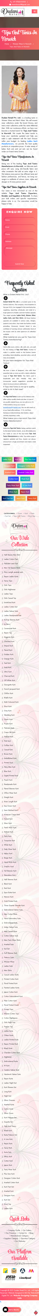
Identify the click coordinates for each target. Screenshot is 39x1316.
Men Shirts (8, 970)
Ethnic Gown (8, 1113)
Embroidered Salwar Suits (13, 910)
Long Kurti (7, 1091)
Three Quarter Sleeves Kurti (14, 905)
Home (7, 44)
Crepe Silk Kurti (9, 732)
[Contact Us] (0, 1301)
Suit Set (7, 949)
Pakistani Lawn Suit (11, 563)
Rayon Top (8, 633)
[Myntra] (31, 1270)
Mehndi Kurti (8, 832)
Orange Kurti (8, 659)
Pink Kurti (7, 741)
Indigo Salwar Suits (11, 927)
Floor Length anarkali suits (13, 572)
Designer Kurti (9, 466)
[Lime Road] (25, 1277)
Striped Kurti (8, 646)
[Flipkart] (5, 1270)
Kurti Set (18, 459)
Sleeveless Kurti (9, 875)
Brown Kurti (8, 754)
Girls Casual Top (10, 598)
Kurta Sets (7, 1152)
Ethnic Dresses (9, 1100)
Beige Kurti (8, 858)
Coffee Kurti (8, 745)
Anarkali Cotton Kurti (25, 472)
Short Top (7, 1204)
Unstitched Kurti (9, 602)
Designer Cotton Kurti (26, 466)
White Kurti (8, 845)
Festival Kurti (8, 736)
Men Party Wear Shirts (12, 940)
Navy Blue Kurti (9, 767)
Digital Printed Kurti (11, 775)
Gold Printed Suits (10, 901)
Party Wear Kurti (13, 485)
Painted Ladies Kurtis (11, 987)
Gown (19, 513)
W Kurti (6, 1065)
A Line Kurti (27, 485)
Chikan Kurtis (8, 1035)
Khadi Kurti (25, 479)
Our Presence (10, 1233)
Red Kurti (7, 888)
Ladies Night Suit (10, 1083)
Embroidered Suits (10, 923)
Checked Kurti (9, 641)
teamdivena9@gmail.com (21, 4)
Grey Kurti (7, 710)
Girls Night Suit (9, 1022)
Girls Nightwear (9, 589)
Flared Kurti (8, 650)
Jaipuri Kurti (20, 498)
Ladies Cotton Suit (10, 607)
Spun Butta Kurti (10, 892)
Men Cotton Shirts (10, 914)
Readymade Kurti (10, 784)
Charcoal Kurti (9, 676)
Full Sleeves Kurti (10, 871)
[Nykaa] (10, 1277)
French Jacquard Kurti (12, 689)
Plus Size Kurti (30, 459)
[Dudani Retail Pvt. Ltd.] (19, 526)
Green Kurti (8, 719)
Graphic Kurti (9, 866)
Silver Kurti (8, 823)
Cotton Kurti (13, 479)
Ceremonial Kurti (10, 628)
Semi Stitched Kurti (11, 810)
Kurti (26, 513)
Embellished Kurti (10, 758)
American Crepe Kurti (12, 814)
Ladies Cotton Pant (11, 559)
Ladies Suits (8, 966)
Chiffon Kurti (8, 693)
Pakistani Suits (9, 728)
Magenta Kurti (9, 637)
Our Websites (20, 1241)
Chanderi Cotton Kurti (12, 1052)
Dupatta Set (8, 1122)
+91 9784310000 (19, 2)
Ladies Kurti (7, 459)
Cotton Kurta (8, 1109)
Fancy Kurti (32, 498)
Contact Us (22, 1233)
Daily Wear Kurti (10, 849)
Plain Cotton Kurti (10, 1000)
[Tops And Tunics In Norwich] (19, 89)
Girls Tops (7, 585)
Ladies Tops (8, 594)
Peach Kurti (8, 780)
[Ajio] (22, 1270)
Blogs (31, 1233)
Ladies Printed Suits (11, 1039)
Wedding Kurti (9, 715)
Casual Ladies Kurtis (11, 975)
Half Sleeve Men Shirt (12, 555)
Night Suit (7, 1096)
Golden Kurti (8, 654)
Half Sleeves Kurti (10, 879)
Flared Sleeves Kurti (11, 788)
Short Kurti (7, 706)
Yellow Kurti (8, 853)
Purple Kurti (8, 723)
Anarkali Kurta (9, 1104)
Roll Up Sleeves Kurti (11, 620)
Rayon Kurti (25, 492)
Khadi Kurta (8, 1048)
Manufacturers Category (19, 1236)
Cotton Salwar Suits (11, 936)
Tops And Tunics (19, 516)
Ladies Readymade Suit (12, 615)
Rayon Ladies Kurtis (11, 576)
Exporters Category (27, 1238)
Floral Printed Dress (11, 1005)
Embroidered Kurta (11, 1061)
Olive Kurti (7, 671)
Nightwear (8, 1057)
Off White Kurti (9, 680)
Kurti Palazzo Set (10, 1117)
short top (31, 516)
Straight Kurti (8, 797)
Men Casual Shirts (10, 931)
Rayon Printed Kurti (11, 1044)
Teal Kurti (7, 663)
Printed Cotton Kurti (11, 979)
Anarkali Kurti (10, 472)
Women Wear (9, 962)
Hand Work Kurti (10, 862)
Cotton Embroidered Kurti (13, 996)
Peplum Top (8, 1026)
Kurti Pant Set (8, 498)
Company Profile (13, 1230)
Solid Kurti (7, 667)
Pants (32, 513)
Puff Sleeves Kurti (10, 953)
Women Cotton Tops (11, 1013)
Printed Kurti (8, 762)
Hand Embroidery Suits (12, 918)
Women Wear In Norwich (22, 44)
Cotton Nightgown (10, 1018)
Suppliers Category (11, 1238)
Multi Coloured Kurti (11, 702)
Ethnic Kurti (13, 492)
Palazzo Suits (9, 957)
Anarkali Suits (9, 944)
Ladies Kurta (8, 1031)
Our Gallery (26, 1230)
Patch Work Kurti (10, 827)
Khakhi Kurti (8, 697)
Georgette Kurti (9, 684)
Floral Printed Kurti (10, 983)
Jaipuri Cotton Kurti (10, 992)
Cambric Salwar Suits (11, 1070)
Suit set (8, 516)
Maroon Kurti (8, 897)
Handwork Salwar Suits (12, 1074)
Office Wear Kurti (10, 793)
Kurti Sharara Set (10, 1087)
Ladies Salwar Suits (11, 611)
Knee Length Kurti (10, 801)
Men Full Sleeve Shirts (12, 568)
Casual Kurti (8, 749)
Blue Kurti (7, 771)
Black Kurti (8, 884)
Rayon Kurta (8, 1078)
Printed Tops (8, 1009)
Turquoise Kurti (9, 840)
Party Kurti (7, 836)
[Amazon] (14, 1270)
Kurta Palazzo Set (10, 1135)
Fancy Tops (8, 581)
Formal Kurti (8, 819)
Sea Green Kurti (10, 806)
